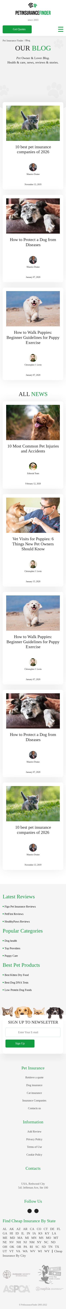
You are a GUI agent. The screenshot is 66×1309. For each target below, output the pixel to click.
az (18, 1229)
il (22, 1233)
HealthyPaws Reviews (17, 921)
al (5, 1229)
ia (34, 1233)
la (54, 1233)
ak (11, 1229)
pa (25, 1247)
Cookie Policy (34, 1154)
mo (48, 1238)
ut (5, 1251)
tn (50, 1247)
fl (59, 1229)
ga (5, 1233)
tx (57, 1247)
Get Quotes (19, 29)
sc (37, 1247)
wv (32, 1251)
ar (25, 1229)
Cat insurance (34, 1092)
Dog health (11, 940)
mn (33, 1238)
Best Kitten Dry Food (17, 974)
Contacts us (34, 1108)
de (52, 1229)
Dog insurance (34, 1085)
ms (41, 1238)
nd (53, 1242)
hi (11, 1233)
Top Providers (12, 948)
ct (46, 1229)
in (28, 1233)
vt (11, 1251)
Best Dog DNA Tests (16, 982)
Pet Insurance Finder (13, 40)
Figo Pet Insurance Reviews (20, 906)
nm (31, 1242)
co (39, 1229)
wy (47, 1251)
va (18, 1251)
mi (27, 1238)
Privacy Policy (34, 1139)
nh (18, 1242)
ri (31, 1247)
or (19, 1247)
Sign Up (20, 1043)
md (12, 1238)
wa (25, 1251)
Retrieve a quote (34, 1077)
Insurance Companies (34, 1100)
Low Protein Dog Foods (18, 989)
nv (11, 1242)
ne (5, 1242)
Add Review (34, 1131)
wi (40, 1251)
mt (56, 1238)
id (17, 1233)
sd (44, 1247)
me (5, 1238)
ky (47, 1233)
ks (40, 1233)
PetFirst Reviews (14, 913)
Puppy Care (11, 955)
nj (25, 1242)
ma (20, 1238)
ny (39, 1242)
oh (5, 1247)
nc (46, 1242)
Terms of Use (34, 1146)
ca (32, 1229)
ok (12, 1247)
